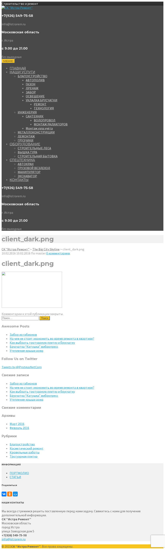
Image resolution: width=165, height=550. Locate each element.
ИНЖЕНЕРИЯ (27, 112)
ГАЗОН (30, 84)
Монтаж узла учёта (39, 128)
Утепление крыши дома (26, 351)
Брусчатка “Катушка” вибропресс (34, 347)
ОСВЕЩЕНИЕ (35, 96)
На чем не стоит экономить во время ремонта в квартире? (52, 339)
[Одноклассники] (9, 494)
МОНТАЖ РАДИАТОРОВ (51, 124)
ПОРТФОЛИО (19, 473)
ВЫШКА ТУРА (27, 152)
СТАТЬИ (15, 477)
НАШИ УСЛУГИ (22, 72)
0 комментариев (58, 253)
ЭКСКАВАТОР (27, 176)
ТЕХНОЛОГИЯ (44, 108)
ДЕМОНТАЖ (26, 136)
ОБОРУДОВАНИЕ (25, 144)
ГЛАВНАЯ (18, 68)
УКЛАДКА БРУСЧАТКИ (41, 100)
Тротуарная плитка (23, 456)
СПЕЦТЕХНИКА (22, 160)
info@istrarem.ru (14, 539)
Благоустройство (22, 444)
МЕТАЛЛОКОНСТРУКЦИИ (36, 132)
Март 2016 (17, 424)
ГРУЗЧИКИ (25, 140)
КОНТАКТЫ (19, 180)
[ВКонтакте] (4, 494)
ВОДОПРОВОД (44, 120)
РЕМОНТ (40, 104)
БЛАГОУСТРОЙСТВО (32, 76)
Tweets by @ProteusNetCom (22, 367)
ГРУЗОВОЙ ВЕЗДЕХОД (34, 168)
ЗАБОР (31, 92)
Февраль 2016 (19, 428)
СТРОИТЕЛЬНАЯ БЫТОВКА (38, 156)
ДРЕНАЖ (32, 88)
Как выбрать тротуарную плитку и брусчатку (42, 343)
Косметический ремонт (26, 448)
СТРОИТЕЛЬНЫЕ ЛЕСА (34, 148)
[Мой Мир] (15, 494)
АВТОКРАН (26, 164)
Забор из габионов (23, 334)
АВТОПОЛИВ (35, 80)
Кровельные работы (24, 452)
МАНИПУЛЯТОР (29, 172)
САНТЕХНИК (34, 116)
